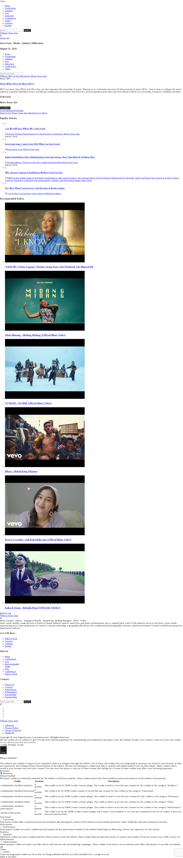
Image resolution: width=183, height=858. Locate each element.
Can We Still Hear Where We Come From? (25, 128)
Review (8, 25)
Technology (10, 8)
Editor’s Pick (11, 638)
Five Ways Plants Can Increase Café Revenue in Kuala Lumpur (35, 188)
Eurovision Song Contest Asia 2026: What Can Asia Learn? (32, 144)
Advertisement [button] (7, 839)
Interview (9, 15)
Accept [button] (20, 745)
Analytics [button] (4, 832)
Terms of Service (13, 730)
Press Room (10, 689)
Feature (8, 23)
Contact (9, 687)
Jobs (7, 669)
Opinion (9, 10)
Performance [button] (6, 824)
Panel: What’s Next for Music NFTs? (17, 83)
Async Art (5, 38)
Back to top (5, 613)
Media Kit (9, 733)
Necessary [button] (4, 771)
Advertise (9, 725)
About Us (9, 684)
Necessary (8, 773)
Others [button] (3, 849)
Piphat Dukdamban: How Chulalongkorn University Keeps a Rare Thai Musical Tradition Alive (50, 157)
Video (7, 20)
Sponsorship (11, 697)
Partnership (10, 694)
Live (7, 13)
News (7, 5)
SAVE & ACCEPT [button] (8, 857)
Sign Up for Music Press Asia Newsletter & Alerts (23, 113)
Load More (5, 108)
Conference (10, 18)
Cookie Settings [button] (8, 745)
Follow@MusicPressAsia (11, 110)
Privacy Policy (12, 728)
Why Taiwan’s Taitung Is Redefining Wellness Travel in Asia (33, 172)
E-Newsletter (11, 692)
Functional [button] (5, 817)
